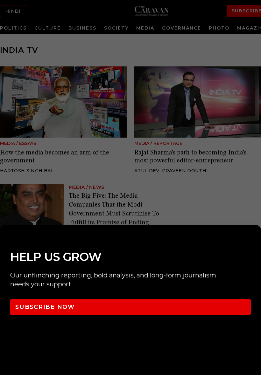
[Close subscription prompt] (254, 238)
